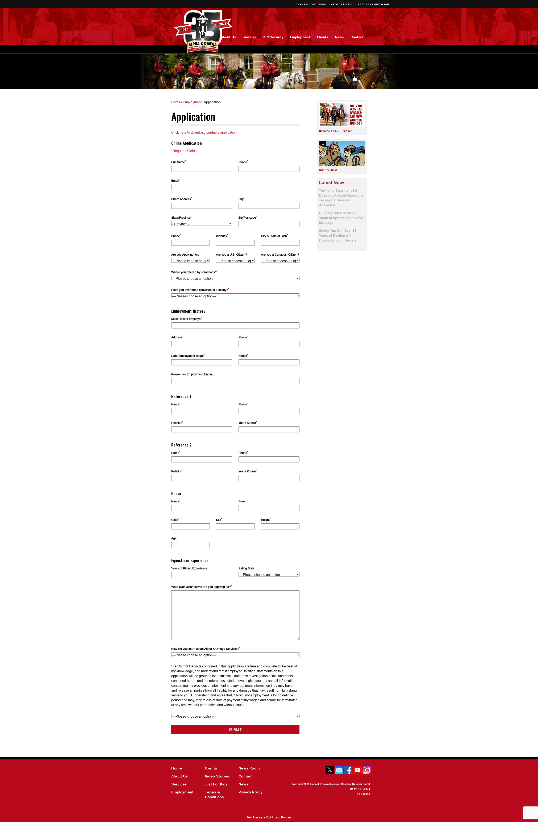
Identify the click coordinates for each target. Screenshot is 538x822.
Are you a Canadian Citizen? (280, 254)
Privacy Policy (342, 4)
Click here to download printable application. (204, 132)
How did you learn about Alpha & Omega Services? (205, 648)
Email (175, 180)
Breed (243, 501)
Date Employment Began (188, 355)
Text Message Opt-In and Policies (269, 817)
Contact (357, 37)
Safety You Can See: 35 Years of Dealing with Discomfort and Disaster (338, 235)
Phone (243, 162)
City (241, 199)
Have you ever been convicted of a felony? (200, 290)
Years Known (248, 422)
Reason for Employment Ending (192, 374)
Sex (219, 519)
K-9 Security (273, 37)
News (339, 37)
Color (175, 519)
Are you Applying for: (185, 254)
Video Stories (217, 776)
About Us (228, 37)
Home (175, 102)
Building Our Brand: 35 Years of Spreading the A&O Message (341, 218)
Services (250, 37)
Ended (243, 355)
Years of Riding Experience (189, 568)
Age (174, 538)
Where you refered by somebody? (194, 272)
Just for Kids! (328, 170)
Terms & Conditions (311, 4)
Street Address (181, 199)
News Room (249, 768)
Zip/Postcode (248, 217)
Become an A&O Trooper (335, 131)
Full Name (178, 162)
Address (177, 337)
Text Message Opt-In (373, 4)
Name (175, 404)
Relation (177, 422)
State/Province (181, 217)
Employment (300, 37)
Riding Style (246, 568)
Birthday (222, 236)
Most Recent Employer (186, 318)
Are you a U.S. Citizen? (231, 254)
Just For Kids (216, 784)
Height (265, 519)
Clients (322, 37)
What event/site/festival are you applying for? (201, 586)
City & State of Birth (274, 236)
